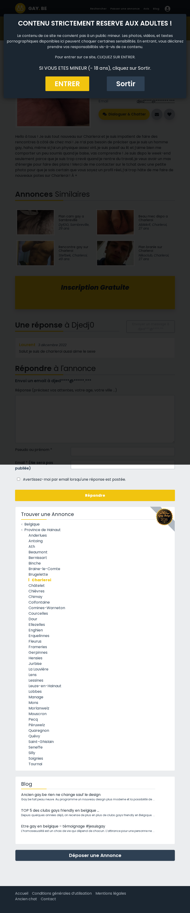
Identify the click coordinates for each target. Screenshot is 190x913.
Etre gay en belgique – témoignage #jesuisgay (63, 826)
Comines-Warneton (46, 608)
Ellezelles (36, 624)
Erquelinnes (38, 635)
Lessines (35, 680)
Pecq (33, 719)
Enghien (35, 630)
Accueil (21, 893)
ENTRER (67, 84)
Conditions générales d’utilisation (62, 893)
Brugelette (38, 574)
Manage (35, 697)
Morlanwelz (38, 708)
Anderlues (37, 535)
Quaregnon (38, 730)
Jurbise (35, 663)
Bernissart (37, 557)
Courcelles (38, 613)
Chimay (35, 596)
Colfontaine (39, 602)
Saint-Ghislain (41, 741)
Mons (33, 702)
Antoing (35, 541)
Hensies (35, 658)
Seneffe (35, 747)
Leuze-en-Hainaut (44, 686)
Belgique (32, 524)
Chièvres (36, 591)
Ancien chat (26, 899)
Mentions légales (110, 893)
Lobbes (35, 691)
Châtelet (36, 585)
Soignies (35, 758)
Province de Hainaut (42, 529)
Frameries (37, 647)
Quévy (34, 736)
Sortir (125, 84)
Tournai (35, 764)
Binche (34, 563)
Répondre (95, 495)
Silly (31, 752)
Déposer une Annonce (95, 855)
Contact (48, 899)
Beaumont (38, 552)
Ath (31, 546)
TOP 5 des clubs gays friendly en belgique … (60, 810)
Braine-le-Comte (44, 568)
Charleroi (41, 580)
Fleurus (34, 641)
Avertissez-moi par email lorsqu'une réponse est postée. (74, 479)
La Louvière (38, 669)
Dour (32, 619)
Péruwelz (36, 725)
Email (34, 465)
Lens (32, 674)
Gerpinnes (38, 652)
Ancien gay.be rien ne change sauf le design (61, 794)
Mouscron (37, 713)
